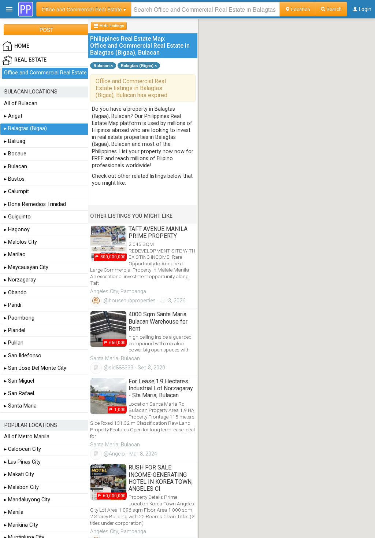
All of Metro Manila (26, 437)
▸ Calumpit (16, 191)
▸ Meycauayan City (26, 267)
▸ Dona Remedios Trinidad (35, 204)
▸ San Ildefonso (22, 356)
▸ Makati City (19, 474)
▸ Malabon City (21, 487)
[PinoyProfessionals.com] (25, 9)
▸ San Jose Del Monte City (35, 368)
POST (46, 29)
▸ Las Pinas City (22, 462)
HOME (21, 46)
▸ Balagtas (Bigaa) (25, 128)
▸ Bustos (14, 179)
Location (300, 9)
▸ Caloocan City (22, 449)
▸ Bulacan (15, 166)
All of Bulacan (20, 103)
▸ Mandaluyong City (27, 500)
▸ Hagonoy (17, 229)
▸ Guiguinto (17, 217)
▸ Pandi (12, 305)
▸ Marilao (15, 254)
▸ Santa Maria (20, 406)
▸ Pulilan (13, 343)
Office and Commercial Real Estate (45, 73)
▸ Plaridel (14, 330)
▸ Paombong (19, 318)
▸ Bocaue (15, 154)
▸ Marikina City (21, 525)
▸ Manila (13, 512)
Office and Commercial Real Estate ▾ (84, 9)
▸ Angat (13, 116)
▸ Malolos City (20, 242)
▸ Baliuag (14, 141)
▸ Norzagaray (20, 280)
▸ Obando (15, 293)
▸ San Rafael (19, 393)
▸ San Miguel (19, 381)
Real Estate (30, 60)
